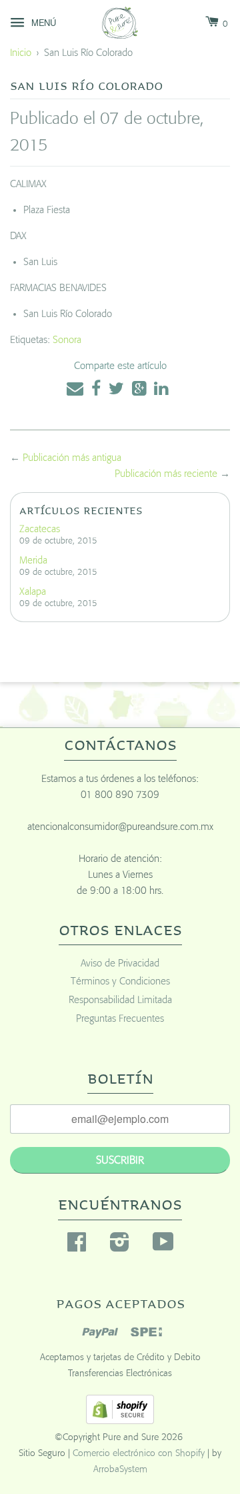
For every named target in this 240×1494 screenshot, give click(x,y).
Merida (33, 560)
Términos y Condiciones (120, 981)
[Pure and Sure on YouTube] (163, 1247)
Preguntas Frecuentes (120, 1019)
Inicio (20, 53)
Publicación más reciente (166, 474)
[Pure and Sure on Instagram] (119, 1247)
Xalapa (32, 592)
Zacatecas (39, 529)
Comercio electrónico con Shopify (139, 1453)
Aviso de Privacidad (120, 963)
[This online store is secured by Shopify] (120, 1421)
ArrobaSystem (120, 1469)
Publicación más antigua (72, 458)
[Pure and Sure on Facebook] (77, 1247)
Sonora (67, 340)
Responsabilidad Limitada (120, 1000)
